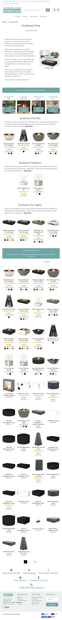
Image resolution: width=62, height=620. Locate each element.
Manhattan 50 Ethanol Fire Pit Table (38, 232)
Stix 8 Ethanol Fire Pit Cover (23, 552)
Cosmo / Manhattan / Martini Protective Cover (38, 423)
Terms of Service (36, 602)
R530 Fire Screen (23, 393)
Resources (20, 602)
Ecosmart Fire (13, 22)
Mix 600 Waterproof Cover (9, 448)
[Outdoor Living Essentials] (12, 10)
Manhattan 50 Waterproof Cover (53, 448)
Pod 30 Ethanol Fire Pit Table (38, 144)
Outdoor (25, 16)
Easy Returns (35, 598)
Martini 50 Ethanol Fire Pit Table (9, 231)
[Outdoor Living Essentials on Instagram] (6, 607)
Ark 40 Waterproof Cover (53, 475)
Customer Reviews (22, 600)
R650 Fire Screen (23, 501)
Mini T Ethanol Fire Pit (24, 189)
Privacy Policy (35, 604)
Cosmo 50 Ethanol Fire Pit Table (23, 231)
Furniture (18, 16)
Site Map (19, 604)
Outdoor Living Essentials (13, 614)
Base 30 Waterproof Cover (23, 529)
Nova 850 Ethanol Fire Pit (53, 369)
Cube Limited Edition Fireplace (9, 394)
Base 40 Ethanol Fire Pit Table (9, 339)
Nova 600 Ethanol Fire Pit (38, 339)
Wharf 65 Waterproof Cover (9, 502)
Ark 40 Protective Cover (53, 502)
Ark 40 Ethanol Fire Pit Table (38, 369)
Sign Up (52, 604)
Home (4, 22)
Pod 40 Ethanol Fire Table (23, 421)
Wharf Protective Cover (8, 552)
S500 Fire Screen (38, 393)
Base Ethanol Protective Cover (53, 529)
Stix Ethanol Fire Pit (23, 144)
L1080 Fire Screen (53, 421)
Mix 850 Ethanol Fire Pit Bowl (53, 144)
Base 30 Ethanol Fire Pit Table (24, 339)
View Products (9, 110)
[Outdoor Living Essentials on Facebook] (4, 607)
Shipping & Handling (37, 597)
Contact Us (20, 598)
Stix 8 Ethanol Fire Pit (53, 339)
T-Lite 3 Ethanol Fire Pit (24, 369)
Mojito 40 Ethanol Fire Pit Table (53, 231)
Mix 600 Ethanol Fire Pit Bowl (9, 144)
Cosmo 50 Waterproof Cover (23, 475)
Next (35, 562)
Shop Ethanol (34, 16)
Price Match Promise (37, 600)
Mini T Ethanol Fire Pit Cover (38, 475)
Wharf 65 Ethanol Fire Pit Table (53, 310)
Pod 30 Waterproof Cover (23, 448)
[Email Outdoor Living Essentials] (8, 607)
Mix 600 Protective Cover (53, 394)
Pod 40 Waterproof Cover (9, 529)
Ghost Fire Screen (38, 528)
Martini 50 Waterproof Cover (9, 475)
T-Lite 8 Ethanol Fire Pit (38, 189)
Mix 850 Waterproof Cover (9, 421)
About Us (19, 597)
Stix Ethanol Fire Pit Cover (38, 448)
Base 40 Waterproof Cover (38, 502)
